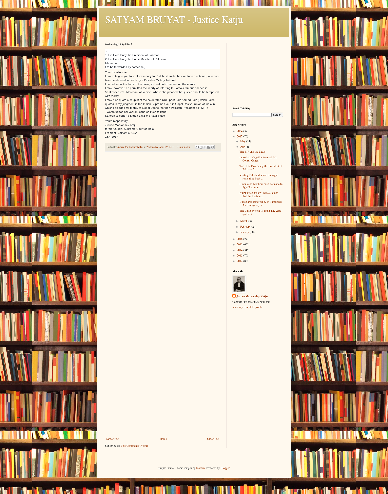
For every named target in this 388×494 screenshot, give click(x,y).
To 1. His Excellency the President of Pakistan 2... (260, 167)
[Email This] (197, 147)
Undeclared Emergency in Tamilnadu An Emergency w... (260, 203)
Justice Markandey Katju (252, 296)
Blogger (225, 468)
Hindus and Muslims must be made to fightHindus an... (261, 185)
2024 (240, 131)
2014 (240, 250)
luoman (200, 468)
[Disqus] (162, 211)
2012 (240, 261)
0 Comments (183, 147)
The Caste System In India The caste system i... (260, 212)
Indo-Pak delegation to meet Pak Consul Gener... (258, 159)
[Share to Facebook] (209, 147)
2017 (240, 136)
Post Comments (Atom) (134, 446)
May (243, 141)
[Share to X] (205, 147)
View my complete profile (247, 307)
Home (163, 439)
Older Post (213, 439)
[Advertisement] (162, 406)
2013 (240, 255)
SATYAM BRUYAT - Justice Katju (174, 19)
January (245, 232)
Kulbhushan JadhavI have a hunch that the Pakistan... (258, 194)
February (245, 226)
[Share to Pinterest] (213, 147)
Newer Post (112, 439)
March (244, 221)
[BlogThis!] (201, 147)
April (243, 147)
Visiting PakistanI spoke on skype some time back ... (258, 176)
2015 (240, 244)
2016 (240, 239)
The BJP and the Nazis (252, 151)
